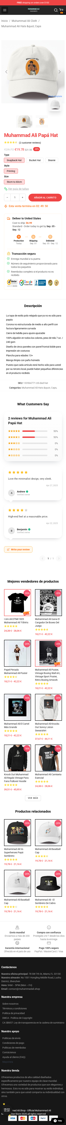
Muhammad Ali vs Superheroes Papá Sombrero (13, 852)
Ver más (33, 798)
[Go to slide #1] (24, 121)
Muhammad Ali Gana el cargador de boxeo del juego (47, 622)
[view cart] (61, 10)
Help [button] (60, 1121)
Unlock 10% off (7, 1110)
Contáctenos (9, 1052)
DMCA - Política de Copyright (17, 1018)
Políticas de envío (11, 1038)
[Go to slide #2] (42, 121)
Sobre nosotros (10, 1003)
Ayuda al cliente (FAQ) (13, 1057)
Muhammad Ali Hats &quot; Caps (21, 26)
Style (6, 165)
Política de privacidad (13, 1013)
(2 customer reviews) (30, 142)
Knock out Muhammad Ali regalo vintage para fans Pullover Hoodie (16, 778)
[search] (56, 10)
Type (6, 155)
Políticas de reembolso (14, 1047)
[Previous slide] (6, 71)
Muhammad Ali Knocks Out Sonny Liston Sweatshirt (47, 727)
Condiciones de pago (13, 1043)
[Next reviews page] (59, 558)
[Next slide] (59, 71)
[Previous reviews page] (42, 558)
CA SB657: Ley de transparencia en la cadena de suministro (33, 1022)
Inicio (4, 20)
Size (6, 176)
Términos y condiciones (14, 1008)
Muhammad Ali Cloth (24, 20)
